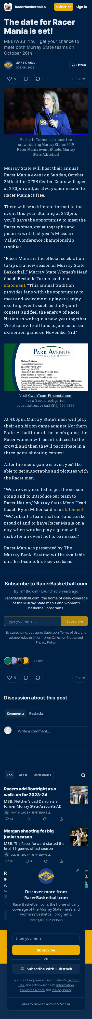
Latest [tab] (22, 775)
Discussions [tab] (41, 775)
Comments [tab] (15, 713)
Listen (81, 65)
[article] (46, 804)
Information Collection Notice (55, 637)
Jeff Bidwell (25, 62)
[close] (78, 870)
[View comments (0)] (26, 79)
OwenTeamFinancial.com (50, 395)
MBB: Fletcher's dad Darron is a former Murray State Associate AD (33, 804)
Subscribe (63, 7)
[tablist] (25, 713)
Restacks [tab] (36, 713)
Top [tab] (10, 775)
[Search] (83, 775)
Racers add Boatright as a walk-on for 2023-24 (30, 791)
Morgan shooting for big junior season (29, 834)
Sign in (81, 7)
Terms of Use (69, 632)
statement (14, 285)
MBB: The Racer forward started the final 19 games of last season (34, 846)
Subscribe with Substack (49, 968)
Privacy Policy (61, 990)
